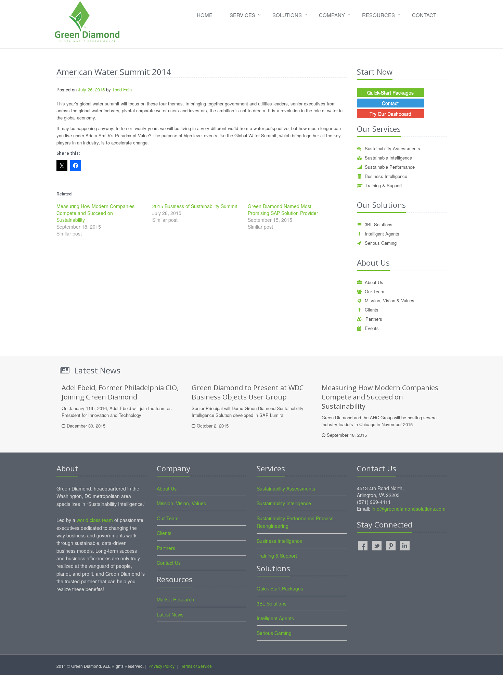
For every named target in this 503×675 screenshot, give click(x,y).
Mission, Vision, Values (181, 503)
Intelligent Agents (382, 233)
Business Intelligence (386, 176)
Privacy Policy (162, 666)
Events (372, 328)
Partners (373, 319)
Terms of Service (196, 666)
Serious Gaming (381, 243)
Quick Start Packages (280, 588)
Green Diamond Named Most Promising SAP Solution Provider (283, 209)
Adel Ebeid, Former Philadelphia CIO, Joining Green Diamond (120, 392)
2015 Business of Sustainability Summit (194, 206)
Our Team (374, 291)
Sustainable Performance (390, 167)
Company (332, 14)
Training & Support (383, 185)
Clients (371, 309)
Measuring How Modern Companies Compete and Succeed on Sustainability (95, 213)
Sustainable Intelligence (388, 157)
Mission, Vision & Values (389, 300)
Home (204, 14)
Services (242, 14)
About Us (374, 282)
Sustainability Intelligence (284, 503)
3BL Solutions (378, 224)
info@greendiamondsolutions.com (409, 508)
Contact (424, 14)
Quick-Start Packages (390, 92)
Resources (378, 14)
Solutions (287, 14)
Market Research (175, 599)
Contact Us (169, 562)
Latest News (170, 614)
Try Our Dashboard (390, 113)
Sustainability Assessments (392, 148)
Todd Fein (122, 89)
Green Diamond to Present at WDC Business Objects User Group (248, 392)
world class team (95, 520)
